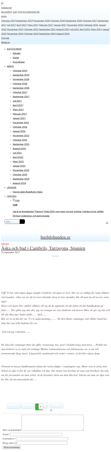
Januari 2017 (60, 25)
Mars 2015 (96, 29)
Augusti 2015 (63, 29)
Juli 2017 (11, 25)
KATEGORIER (14, 48)
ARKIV (10, 66)
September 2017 (21, 96)
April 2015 (85, 29)
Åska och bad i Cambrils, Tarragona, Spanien (43, 248)
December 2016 (75, 25)
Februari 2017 (46, 25)
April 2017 (21, 25)
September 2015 (47, 29)
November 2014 (15, 33)
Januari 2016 (19, 131)
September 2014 (47, 33)
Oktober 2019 (8, 20)
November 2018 (41, 20)
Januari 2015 (19, 165)
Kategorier (6, 7)
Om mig (5, 38)
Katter (17, 12)
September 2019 (24, 20)
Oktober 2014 (31, 33)
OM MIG (11, 196)
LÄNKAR (11, 187)
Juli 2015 (74, 29)
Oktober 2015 (31, 29)
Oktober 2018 (57, 20)
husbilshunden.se (55, 237)
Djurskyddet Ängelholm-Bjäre (27, 191)
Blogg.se (5, 42)
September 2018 (73, 20)
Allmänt (6, 12)
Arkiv (4, 16)
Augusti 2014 (63, 33)
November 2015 (15, 29)
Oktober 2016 (91, 25)
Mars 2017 (33, 25)
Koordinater (31, 12)
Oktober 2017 (90, 20)
